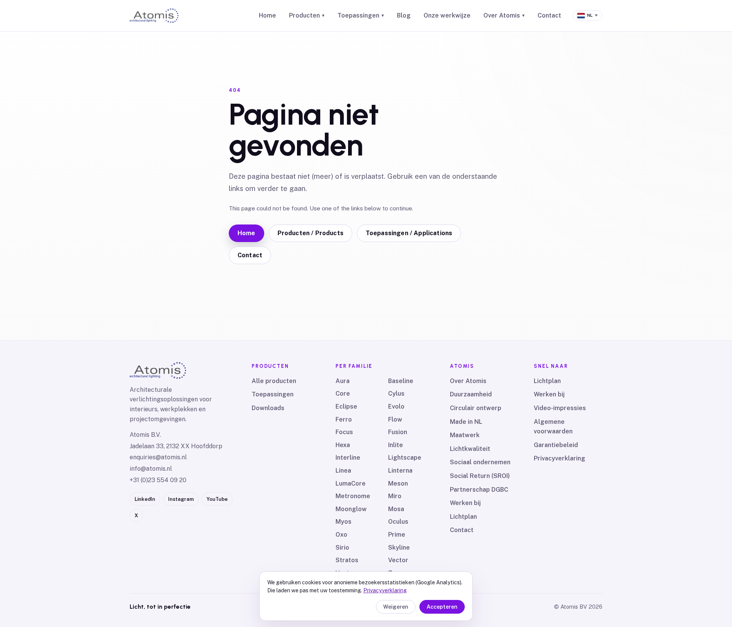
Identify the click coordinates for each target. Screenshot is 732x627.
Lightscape (404, 457)
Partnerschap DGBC (479, 489)
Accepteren (442, 607)
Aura (343, 381)
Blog (404, 15)
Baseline (400, 381)
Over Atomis (504, 15)
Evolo (396, 406)
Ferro (344, 419)
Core (343, 393)
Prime (396, 534)
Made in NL (466, 421)
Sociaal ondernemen (480, 462)
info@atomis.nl (151, 468)
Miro (394, 496)
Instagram (181, 499)
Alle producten (274, 381)
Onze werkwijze (447, 15)
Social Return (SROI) (480, 475)
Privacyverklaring (559, 458)
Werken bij (465, 503)
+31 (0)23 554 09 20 (158, 480)
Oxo (341, 534)
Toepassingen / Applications (409, 233)
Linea (343, 470)
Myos (344, 521)
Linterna (400, 470)
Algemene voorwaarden (553, 426)
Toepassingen (360, 15)
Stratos (347, 560)
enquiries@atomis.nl (158, 457)
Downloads (268, 408)
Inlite (395, 445)
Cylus (396, 393)
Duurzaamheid (471, 394)
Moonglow (351, 509)
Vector (398, 560)
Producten (306, 15)
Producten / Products (311, 233)
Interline (348, 457)
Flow (395, 419)
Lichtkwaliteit (470, 448)
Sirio (342, 547)
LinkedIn (145, 499)
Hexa (343, 445)
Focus (344, 432)
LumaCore (351, 483)
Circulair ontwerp (475, 408)
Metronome (353, 496)
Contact (549, 15)
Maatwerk (465, 435)
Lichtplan (463, 516)
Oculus (398, 521)
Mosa (396, 509)
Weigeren (395, 607)
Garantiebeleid (556, 445)
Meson (398, 483)
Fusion (397, 432)
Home (267, 15)
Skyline (399, 547)
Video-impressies (560, 408)
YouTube (217, 499)
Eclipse (346, 406)
